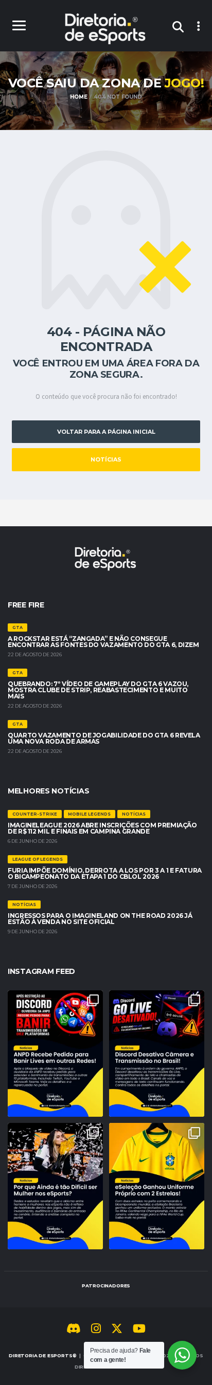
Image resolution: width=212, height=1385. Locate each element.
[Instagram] (96, 1330)
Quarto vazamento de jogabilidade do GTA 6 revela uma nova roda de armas (104, 738)
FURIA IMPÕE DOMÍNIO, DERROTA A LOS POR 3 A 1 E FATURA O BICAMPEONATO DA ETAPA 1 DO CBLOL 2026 (105, 873)
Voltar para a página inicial (106, 431)
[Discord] (73, 1330)
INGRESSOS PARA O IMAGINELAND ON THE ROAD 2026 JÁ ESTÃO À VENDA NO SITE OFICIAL (100, 919)
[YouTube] (139, 1330)
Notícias (106, 459)
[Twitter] (117, 1330)
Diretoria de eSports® (42, 1355)
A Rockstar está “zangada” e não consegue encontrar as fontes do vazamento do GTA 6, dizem (103, 642)
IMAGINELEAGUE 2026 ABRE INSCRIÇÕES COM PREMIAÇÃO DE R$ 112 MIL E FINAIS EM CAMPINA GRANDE (102, 828)
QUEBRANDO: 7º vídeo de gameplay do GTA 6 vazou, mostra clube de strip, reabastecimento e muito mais (98, 690)
